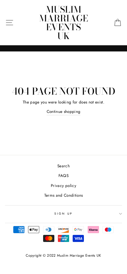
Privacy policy (63, 185)
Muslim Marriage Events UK (63, 23)
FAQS (63, 175)
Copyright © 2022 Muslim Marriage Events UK (63, 255)
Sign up (63, 213)
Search (63, 166)
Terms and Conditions (63, 195)
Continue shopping (64, 111)
